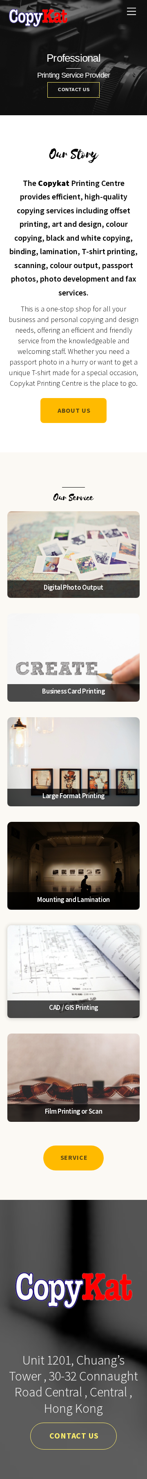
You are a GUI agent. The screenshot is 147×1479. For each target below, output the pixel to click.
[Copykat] (38, 24)
